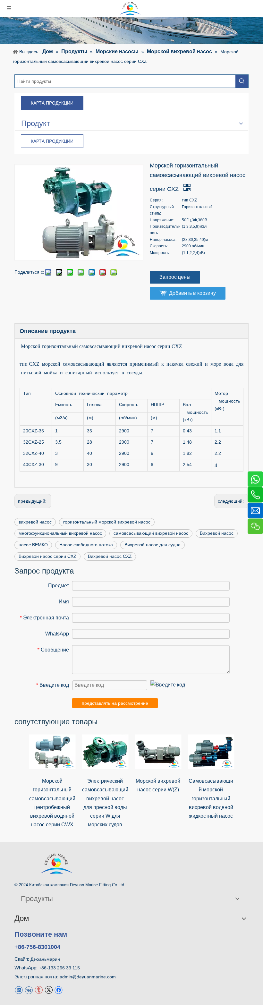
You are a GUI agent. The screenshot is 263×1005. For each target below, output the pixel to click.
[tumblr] (39, 989)
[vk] (29, 989)
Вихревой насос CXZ (110, 556)
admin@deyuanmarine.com (88, 976)
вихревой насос (35, 521)
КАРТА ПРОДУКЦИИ (52, 103)
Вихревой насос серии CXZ (47, 556)
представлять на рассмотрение (115, 703)
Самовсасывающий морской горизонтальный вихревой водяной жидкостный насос (211, 798)
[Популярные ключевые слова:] (241, 81)
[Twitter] (49, 989)
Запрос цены (175, 277)
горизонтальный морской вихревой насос (106, 521)
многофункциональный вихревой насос (60, 533)
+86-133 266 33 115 (59, 967)
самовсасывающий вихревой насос (151, 533)
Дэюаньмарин (45, 959)
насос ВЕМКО (33, 544)
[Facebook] (59, 989)
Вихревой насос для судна (152, 544)
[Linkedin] (19, 989)
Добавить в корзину (192, 293)
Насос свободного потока (86, 544)
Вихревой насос (216, 533)
